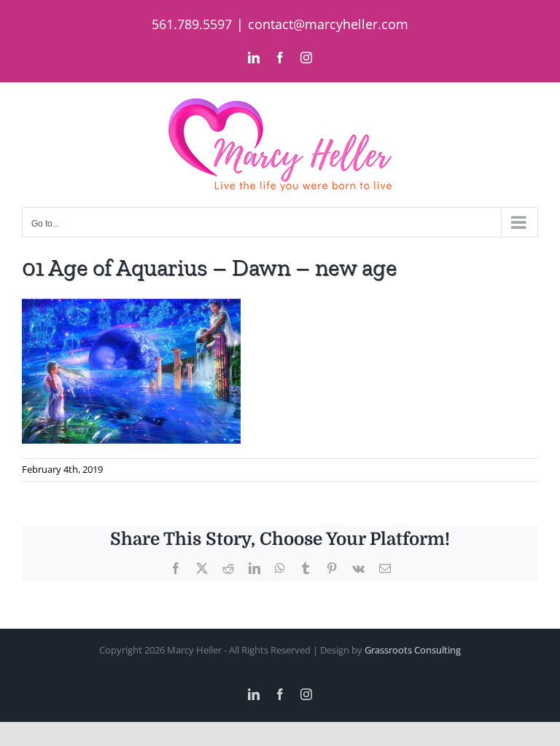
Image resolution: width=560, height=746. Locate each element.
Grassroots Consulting (413, 649)
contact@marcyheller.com (328, 24)
